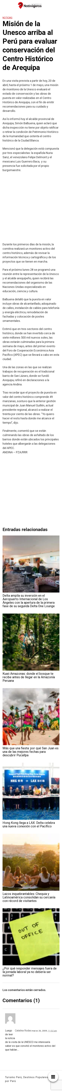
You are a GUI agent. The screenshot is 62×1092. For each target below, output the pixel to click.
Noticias (7, 17)
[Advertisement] (31, 207)
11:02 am (52, 1030)
